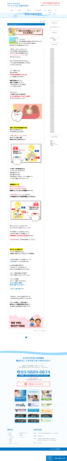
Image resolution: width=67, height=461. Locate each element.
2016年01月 (52, 107)
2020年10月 (52, 65)
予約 (55, 10)
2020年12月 (52, 63)
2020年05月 (52, 66)
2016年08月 (52, 99)
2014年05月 (52, 130)
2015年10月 (52, 110)
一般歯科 (10, 439)
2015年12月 (52, 108)
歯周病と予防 (52, 143)
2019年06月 (52, 71)
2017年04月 (52, 90)
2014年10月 (52, 124)
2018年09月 (52, 80)
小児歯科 (51, 145)
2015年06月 (52, 115)
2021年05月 (52, 58)
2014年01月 (52, 132)
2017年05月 (52, 89)
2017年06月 (52, 88)
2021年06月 (52, 57)
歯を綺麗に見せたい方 (23, 433)
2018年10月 (52, 79)
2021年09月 (52, 54)
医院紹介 (10, 435)
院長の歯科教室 (38, 10)
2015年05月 (52, 116)
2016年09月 (52, 98)
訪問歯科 (20, 435)
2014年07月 (52, 127)
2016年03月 (52, 105)
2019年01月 (52, 75)
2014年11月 (52, 123)
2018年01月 (52, 83)
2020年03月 (52, 67)
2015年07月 (52, 114)
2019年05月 (52, 72)
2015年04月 (52, 117)
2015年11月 (52, 109)
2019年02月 (52, 74)
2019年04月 (52, 73)
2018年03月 (52, 82)
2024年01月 (52, 49)
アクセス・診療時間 (47, 10)
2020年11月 (52, 64)
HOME (11, 10)
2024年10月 (52, 48)
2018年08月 (52, 81)
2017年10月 (52, 84)
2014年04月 (52, 131)
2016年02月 (52, 106)
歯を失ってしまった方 (54, 144)
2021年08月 (52, 55)
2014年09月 (52, 125)
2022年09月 (52, 50)
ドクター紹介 (11, 437)
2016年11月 (52, 96)
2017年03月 (52, 91)
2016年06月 (52, 101)
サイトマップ (21, 437)
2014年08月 (52, 126)
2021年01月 (52, 62)
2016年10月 (52, 97)
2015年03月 (52, 118)
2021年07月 (52, 56)
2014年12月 (52, 122)
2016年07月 (52, 100)
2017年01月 (52, 93)
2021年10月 (52, 53)
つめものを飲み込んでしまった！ (16, 24)
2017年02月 (52, 92)
